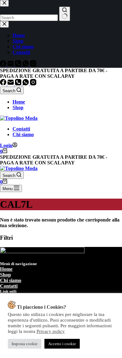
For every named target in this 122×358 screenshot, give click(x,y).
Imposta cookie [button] (25, 343)
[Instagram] (33, 83)
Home (19, 101)
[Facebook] (4, 83)
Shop (18, 107)
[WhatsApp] (26, 83)
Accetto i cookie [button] (62, 343)
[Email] (11, 83)
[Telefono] (19, 83)
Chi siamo (23, 134)
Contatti (21, 128)
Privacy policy (51, 331)
